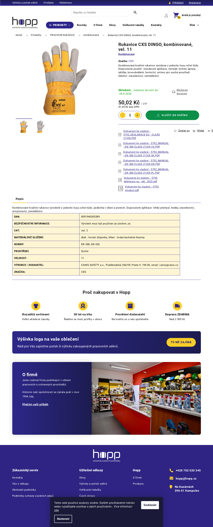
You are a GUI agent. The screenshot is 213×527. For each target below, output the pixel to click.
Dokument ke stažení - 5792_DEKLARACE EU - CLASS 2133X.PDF (141, 135)
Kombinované (126, 54)
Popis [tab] (20, 199)
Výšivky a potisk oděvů (25, 2)
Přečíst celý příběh (35, 404)
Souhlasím (150, 505)
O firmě (137, 477)
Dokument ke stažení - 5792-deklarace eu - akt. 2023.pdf (141, 179)
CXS (131, 61)
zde (56, 510)
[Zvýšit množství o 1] (137, 115)
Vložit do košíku (175, 115)
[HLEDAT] (135, 12)
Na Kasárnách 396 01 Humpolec (187, 488)
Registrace (195, 2)
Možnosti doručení (182, 92)
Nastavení (63, 518)
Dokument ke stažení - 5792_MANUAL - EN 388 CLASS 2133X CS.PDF (146, 145)
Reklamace (66, 2)
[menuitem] (60, 25)
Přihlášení (178, 2)
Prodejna (49, 2)
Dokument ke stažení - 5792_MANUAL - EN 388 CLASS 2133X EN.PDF (146, 162)
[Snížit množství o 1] (123, 115)
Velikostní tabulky (90, 489)
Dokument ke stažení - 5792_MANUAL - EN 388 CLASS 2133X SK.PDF (146, 154)
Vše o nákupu (20, 483)
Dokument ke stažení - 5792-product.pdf (142, 188)
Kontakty (17, 477)
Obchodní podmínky (24, 489)
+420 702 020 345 (188, 470)
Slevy (82, 477)
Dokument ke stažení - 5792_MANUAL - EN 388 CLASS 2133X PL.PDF (146, 171)
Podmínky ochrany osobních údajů (33, 495)
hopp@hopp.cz (186, 478)
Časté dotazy (87, 495)
